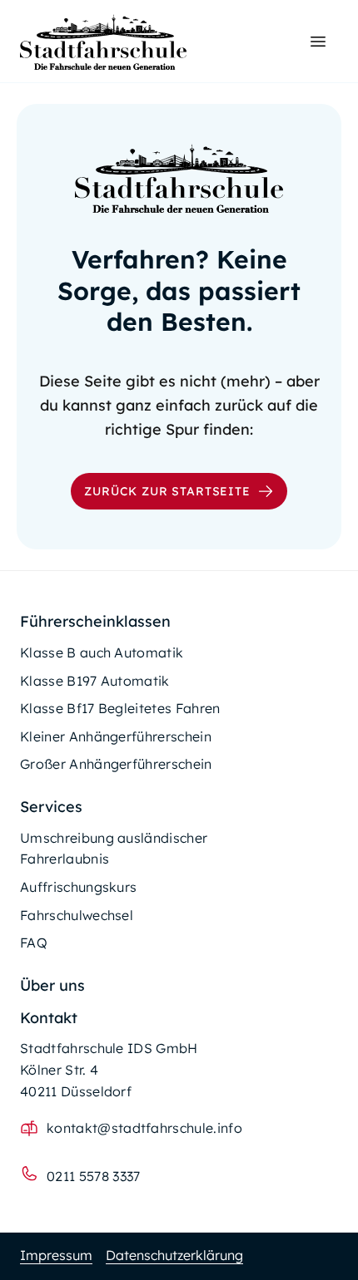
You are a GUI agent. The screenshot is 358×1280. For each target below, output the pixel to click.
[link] (103, 42)
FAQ (33, 942)
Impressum (56, 1255)
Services (51, 806)
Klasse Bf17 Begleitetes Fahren (120, 708)
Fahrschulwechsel (76, 915)
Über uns (52, 985)
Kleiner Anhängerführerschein (115, 736)
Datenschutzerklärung (174, 1255)
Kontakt (48, 1017)
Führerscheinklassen (95, 621)
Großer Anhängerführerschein (116, 764)
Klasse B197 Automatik (95, 680)
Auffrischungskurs (78, 887)
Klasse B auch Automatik (101, 652)
